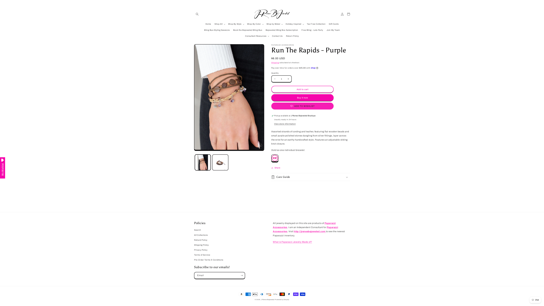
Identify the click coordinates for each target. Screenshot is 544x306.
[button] (197, 14)
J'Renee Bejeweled (267, 299)
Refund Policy (200, 240)
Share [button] (277, 168)
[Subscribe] (242, 275)
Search (197, 230)
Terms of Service (202, 255)
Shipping (275, 63)
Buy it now (302, 98)
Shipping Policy (201, 245)
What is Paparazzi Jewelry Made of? (292, 242)
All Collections (201, 235)
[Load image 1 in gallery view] (203, 162)
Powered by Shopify (282, 299)
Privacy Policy (200, 250)
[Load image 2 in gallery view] (220, 162)
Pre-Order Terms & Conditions (208, 260)
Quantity (275, 73)
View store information (285, 124)
